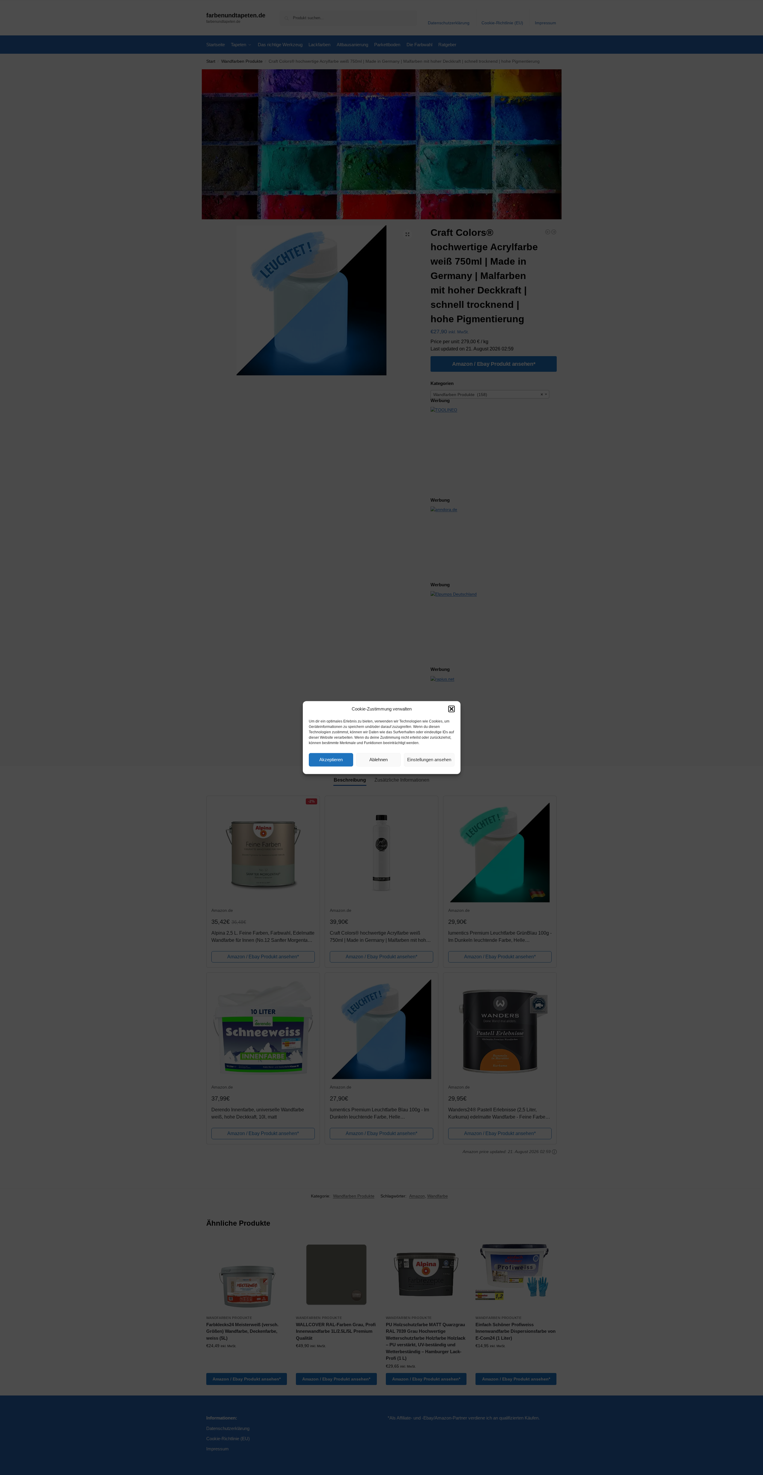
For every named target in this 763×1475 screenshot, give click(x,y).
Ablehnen (378, 759)
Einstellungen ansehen (429, 759)
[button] (452, 709)
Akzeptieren (331, 759)
